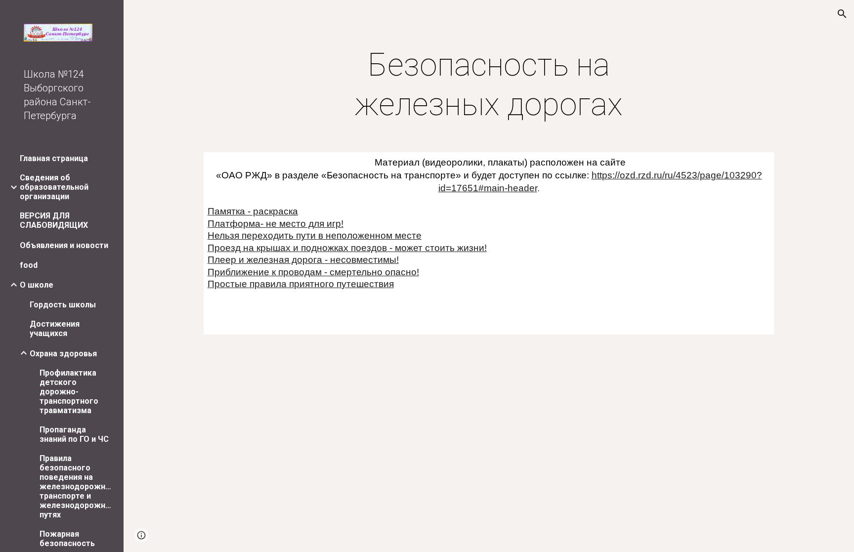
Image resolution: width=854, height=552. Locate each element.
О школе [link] (36, 285)
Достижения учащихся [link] (55, 328)
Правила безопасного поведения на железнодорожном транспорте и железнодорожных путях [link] (76, 486)
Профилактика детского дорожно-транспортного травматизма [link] (69, 391)
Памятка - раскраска (253, 211)
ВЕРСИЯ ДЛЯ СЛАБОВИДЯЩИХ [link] (54, 220)
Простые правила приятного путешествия (301, 284)
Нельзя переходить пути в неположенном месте (315, 235)
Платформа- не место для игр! (275, 223)
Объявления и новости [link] (64, 245)
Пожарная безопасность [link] (67, 538)
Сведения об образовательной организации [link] (54, 187)
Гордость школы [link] (63, 304)
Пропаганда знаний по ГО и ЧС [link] (74, 434)
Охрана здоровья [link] (63, 353)
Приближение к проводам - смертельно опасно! (313, 272)
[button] (842, 14)
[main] (489, 85)
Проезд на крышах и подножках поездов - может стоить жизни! (347, 248)
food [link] (29, 265)
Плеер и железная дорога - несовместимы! (303, 260)
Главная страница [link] (54, 158)
